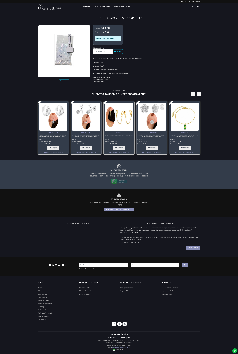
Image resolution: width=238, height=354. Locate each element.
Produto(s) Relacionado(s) (58, 152)
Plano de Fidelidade (85, 291)
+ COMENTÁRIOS (193, 248)
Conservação (42, 319)
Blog (128, 7)
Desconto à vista (84, 288)
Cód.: (58, 133)
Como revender (42, 294)
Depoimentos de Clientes (169, 291)
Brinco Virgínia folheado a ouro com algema (91, 135)
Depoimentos (119, 7)
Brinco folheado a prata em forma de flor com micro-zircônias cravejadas (123, 136)
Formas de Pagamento (45, 304)
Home (96, 7)
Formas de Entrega (43, 300)
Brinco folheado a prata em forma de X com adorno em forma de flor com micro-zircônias (57, 136)
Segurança (41, 307)
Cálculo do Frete (98, 48)
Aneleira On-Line (167, 294)
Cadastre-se (195, 2)
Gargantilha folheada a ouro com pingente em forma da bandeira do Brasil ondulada (189, 136)
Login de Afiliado (125, 291)
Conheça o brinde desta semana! (120, 209)
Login (184, 2)
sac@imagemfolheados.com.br (121, 347)
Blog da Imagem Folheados (170, 288)
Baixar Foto (64, 81)
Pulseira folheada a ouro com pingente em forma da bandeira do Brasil (156, 136)
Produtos (86, 7)
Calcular (119, 51)
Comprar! (59, 147)
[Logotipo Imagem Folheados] (57, 7)
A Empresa (41, 291)
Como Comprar (42, 297)
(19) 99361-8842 (120, 349)
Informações (105, 7)
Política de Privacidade (87, 269)
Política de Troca (43, 310)
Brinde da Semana (84, 294)
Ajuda (40, 288)
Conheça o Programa (126, 288)
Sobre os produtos (43, 316)
